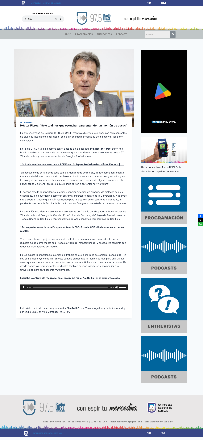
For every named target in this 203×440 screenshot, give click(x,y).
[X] (200, 220)
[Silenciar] (116, 287)
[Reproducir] (23, 287)
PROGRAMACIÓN (84, 34)
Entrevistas (26, 122)
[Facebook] (200, 216)
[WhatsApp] (200, 224)
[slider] (123, 286)
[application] (74, 287)
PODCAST (121, 34)
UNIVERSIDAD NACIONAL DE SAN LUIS (46, 3)
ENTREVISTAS (104, 34)
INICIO (68, 34)
